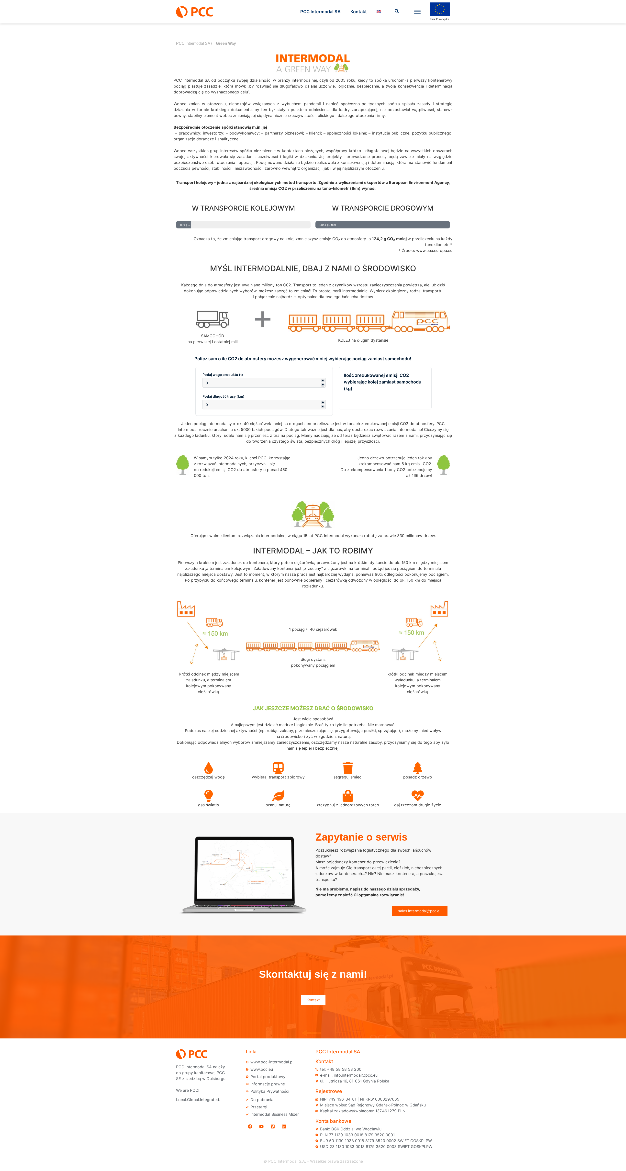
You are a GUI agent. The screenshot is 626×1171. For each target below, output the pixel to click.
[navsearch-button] (397, 12)
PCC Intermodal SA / (194, 43)
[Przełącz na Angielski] (379, 11)
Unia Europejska (439, 19)
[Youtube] (261, 1126)
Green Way (226, 43)
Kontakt (358, 11)
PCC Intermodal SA (320, 11)
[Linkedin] (283, 1126)
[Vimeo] (272, 1126)
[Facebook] (250, 1126)
